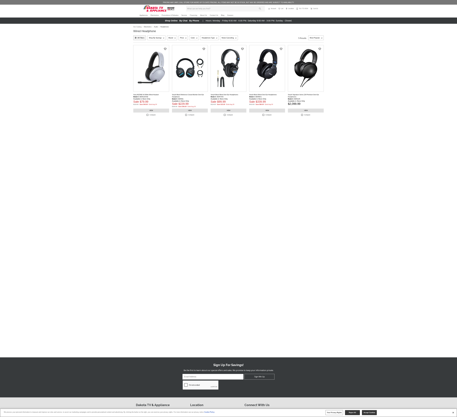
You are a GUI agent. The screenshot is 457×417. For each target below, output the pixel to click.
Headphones (164, 27)
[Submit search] (260, 9)
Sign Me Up (259, 376)
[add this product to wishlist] (165, 49)
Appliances (143, 15)
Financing (193, 15)
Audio (156, 27)
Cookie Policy (209, 412)
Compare (153, 115)
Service (184, 15)
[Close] (453, 412)
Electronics (155, 15)
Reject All (352, 412)
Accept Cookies (369, 412)
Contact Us (214, 15)
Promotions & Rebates (170, 15)
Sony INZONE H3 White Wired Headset (146, 95)
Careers (230, 15)
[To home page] (159, 8)
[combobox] (156, 37)
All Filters (140, 38)
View (151, 110)
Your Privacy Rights (334, 412)
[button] (269, 8)
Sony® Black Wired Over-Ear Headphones (224, 95)
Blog (222, 15)
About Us (203, 15)
